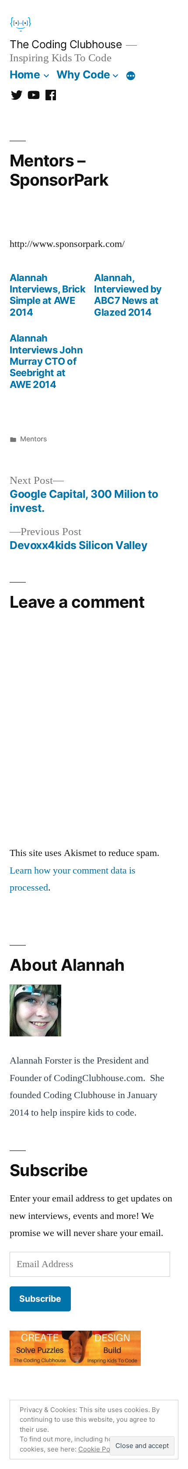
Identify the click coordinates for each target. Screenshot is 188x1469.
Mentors (33, 439)
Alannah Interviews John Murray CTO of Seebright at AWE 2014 (46, 361)
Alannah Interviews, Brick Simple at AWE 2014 (48, 295)
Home (25, 74)
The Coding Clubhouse (66, 44)
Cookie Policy (99, 1449)
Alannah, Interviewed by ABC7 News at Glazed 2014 (128, 295)
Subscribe (40, 1298)
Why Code (83, 74)
